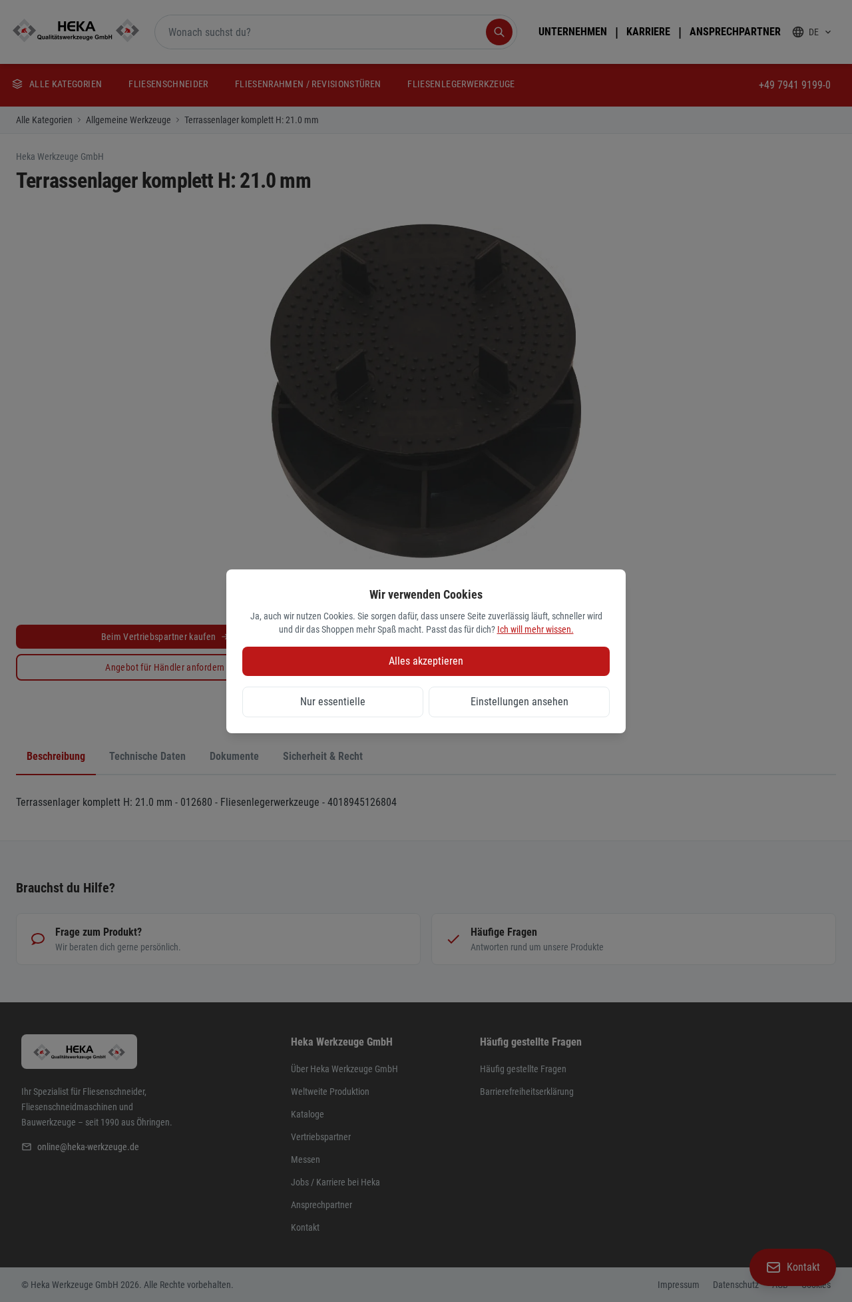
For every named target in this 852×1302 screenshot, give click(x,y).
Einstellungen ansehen (519, 701)
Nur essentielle (332, 701)
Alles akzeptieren (426, 661)
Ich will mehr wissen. (535, 629)
